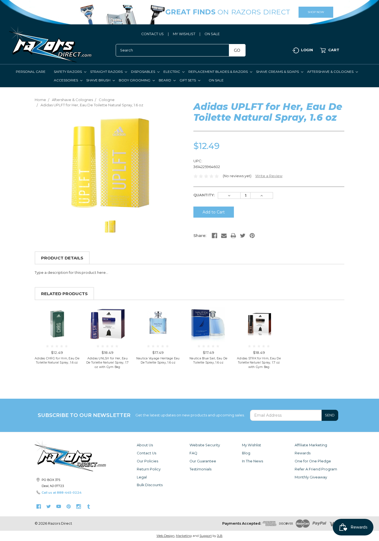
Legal (142, 477)
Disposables (143, 71)
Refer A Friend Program (316, 469)
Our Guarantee (203, 461)
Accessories (66, 80)
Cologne (107, 99)
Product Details (62, 258)
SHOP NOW (316, 12)
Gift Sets (188, 80)
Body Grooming (135, 80)
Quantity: (203, 195)
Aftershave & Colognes (330, 71)
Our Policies (147, 461)
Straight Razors (106, 71)
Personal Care (31, 71)
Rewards (302, 453)
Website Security (205, 445)
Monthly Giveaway (311, 477)
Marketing (184, 536)
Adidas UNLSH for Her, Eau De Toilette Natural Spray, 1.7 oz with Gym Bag (107, 363)
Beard (165, 80)
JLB (220, 536)
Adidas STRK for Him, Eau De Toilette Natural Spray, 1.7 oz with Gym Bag (259, 363)
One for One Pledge (313, 461)
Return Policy (149, 469)
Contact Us (146, 453)
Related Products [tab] (64, 293)
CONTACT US (152, 34)
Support (205, 536)
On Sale (216, 80)
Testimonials (200, 469)
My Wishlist (251, 445)
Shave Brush (98, 80)
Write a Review (268, 176)
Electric (172, 71)
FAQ (193, 453)
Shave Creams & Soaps (278, 71)
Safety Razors (68, 71)
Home (40, 99)
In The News (252, 461)
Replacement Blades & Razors (218, 71)
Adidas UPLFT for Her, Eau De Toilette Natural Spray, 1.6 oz (92, 105)
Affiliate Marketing (311, 445)
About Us (145, 445)
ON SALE (212, 34)
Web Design (165, 536)
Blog (246, 453)
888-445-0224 (69, 492)
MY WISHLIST (184, 34)
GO (237, 50)
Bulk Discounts (150, 485)
